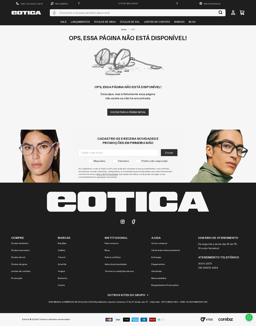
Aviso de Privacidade (107, 174)
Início (123, 29)
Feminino (123, 161)
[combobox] (138, 12)
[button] (79, 3)
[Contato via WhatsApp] (249, 317)
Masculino (100, 161)
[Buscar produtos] (220, 12)
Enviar (169, 152)
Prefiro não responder (155, 161)
